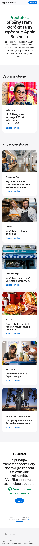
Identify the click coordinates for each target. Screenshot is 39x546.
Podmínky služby (28, 543)
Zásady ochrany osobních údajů (11, 543)
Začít (19, 501)
